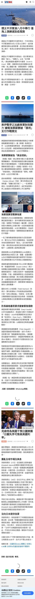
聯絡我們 (3, 579)
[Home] (8, 2)
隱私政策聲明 (5, 586)
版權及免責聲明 (22, 579)
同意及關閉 (27, 593)
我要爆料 (20, 586)
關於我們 (3, 583)
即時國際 (4, 35)
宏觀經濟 (4, 441)
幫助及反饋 (21, 583)
